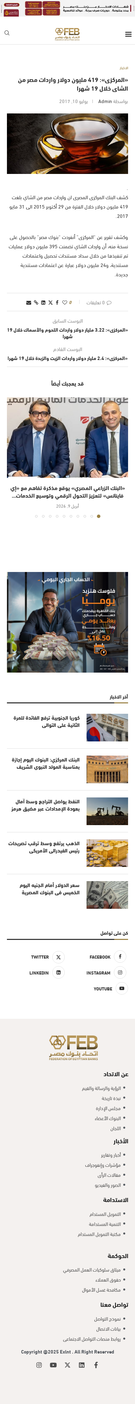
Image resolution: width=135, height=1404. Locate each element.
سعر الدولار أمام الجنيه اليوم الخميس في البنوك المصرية (50, 888)
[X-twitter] (67, 1365)
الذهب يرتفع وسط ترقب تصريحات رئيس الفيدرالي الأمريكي (44, 846)
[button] (13, 457)
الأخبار (121, 1140)
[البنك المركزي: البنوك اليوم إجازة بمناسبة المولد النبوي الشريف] (107, 769)
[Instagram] (39, 1365)
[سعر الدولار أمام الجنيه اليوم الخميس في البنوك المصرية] (107, 895)
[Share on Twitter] (50, 302)
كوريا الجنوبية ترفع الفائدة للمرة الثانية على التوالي (47, 721)
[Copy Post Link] (36, 302)
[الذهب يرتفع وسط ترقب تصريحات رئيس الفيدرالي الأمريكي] (107, 853)
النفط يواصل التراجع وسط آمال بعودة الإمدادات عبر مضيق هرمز (45, 804)
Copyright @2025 (40, 1351)
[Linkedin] (82, 1365)
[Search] (6, 34)
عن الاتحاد (116, 1073)
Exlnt (66, 1351)
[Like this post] (64, 302)
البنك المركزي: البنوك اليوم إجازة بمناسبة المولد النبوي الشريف (46, 763)
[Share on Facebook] (57, 302)
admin (105, 100)
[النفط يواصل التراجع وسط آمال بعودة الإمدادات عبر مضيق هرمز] (107, 811)
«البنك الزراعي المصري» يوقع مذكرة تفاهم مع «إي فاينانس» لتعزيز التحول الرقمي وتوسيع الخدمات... (67, 491)
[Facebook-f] (96, 1365)
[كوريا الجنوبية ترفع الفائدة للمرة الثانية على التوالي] (107, 727)
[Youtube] (53, 1365)
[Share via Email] (28, 302)
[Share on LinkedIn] (43, 302)
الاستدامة (115, 1199)
